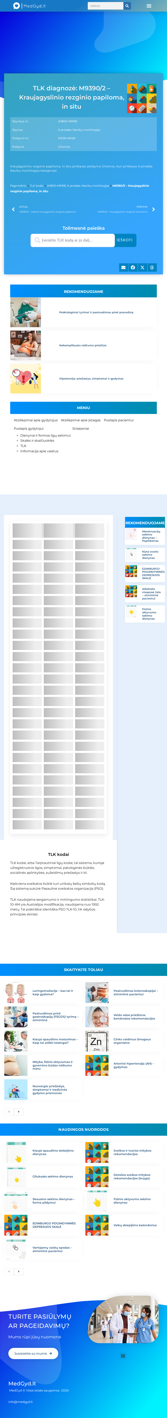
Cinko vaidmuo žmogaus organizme (132, 1041)
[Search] (127, 6)
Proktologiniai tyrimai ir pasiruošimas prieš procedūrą (96, 312)
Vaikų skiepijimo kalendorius (135, 1225)
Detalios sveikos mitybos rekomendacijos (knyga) (132, 1176)
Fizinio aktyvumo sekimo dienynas (149, 613)
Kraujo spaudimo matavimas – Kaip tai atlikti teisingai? (55, 1041)
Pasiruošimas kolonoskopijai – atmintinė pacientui (136, 992)
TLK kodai (37, 186)
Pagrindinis (18, 186)
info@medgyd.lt (20, 1402)
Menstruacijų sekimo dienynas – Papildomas (151, 536)
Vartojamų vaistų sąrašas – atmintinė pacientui (52, 1249)
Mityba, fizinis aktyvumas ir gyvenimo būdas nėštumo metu (53, 1065)
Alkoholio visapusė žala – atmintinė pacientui (151, 593)
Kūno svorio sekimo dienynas (150, 554)
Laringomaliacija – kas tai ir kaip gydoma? (53, 992)
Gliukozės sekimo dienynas (53, 1176)
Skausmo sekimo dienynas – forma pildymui (54, 1200)
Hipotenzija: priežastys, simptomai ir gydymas (91, 378)
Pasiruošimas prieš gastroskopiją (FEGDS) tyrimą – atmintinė (56, 1017)
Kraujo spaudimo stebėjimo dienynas (53, 1152)
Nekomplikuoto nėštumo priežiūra (83, 345)
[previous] (9, 1111)
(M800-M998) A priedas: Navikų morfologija (78, 186)
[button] (149, 6)
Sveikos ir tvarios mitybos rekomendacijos (132, 1152)
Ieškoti (125, 240)
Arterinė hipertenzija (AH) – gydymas (134, 1065)
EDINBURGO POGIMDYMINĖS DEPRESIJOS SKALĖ (153, 573)
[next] (19, 1111)
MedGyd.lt (22, 1383)
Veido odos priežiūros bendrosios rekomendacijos (134, 1016)
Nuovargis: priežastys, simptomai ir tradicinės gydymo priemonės (50, 1089)
